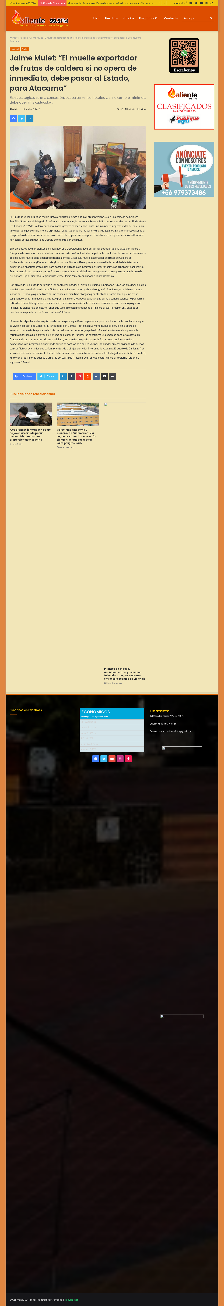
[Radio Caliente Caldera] (42, 18)
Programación (149, 18)
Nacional (24, 37)
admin (15, 109)
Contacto (171, 18)
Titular (25, 49)
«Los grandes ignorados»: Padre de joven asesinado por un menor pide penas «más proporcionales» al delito (30, 434)
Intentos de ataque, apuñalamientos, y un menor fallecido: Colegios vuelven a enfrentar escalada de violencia (124, 674)
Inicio (96, 18)
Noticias (128, 18)
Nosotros (111, 18)
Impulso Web (72, 1299)
